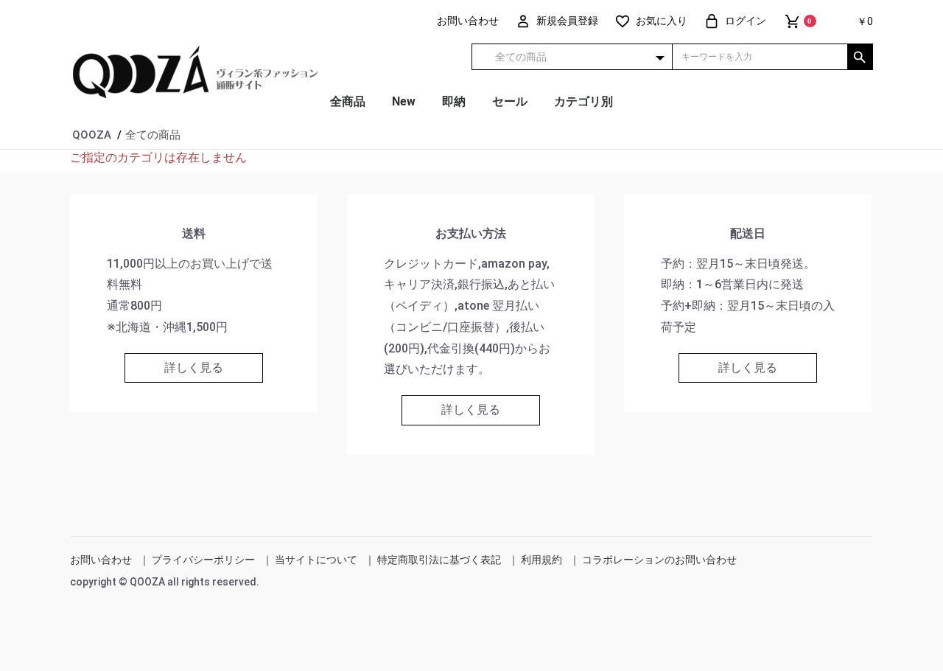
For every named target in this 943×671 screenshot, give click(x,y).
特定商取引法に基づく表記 (439, 560)
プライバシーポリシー (203, 560)
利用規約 (541, 560)
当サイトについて (316, 560)
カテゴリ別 (583, 101)
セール (509, 101)
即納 (454, 101)
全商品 (347, 101)
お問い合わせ (101, 560)
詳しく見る (193, 368)
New (404, 101)
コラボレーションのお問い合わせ (659, 560)
